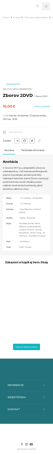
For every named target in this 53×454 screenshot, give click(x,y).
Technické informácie (33, 150)
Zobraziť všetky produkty (26, 347)
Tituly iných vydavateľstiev (36, 17)
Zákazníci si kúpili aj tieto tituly (26, 262)
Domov (6, 17)
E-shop (17, 17)
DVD (4, 89)
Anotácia (9, 150)
